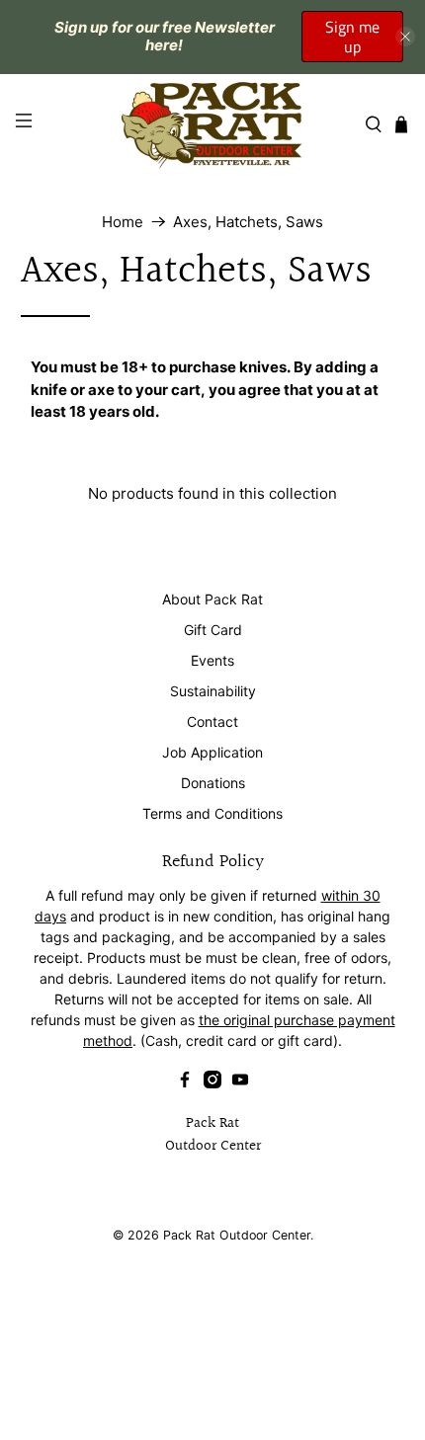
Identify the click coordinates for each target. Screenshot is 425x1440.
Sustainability (213, 690)
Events (212, 660)
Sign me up (352, 36)
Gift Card (213, 629)
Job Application (212, 752)
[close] (405, 36)
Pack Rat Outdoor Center (236, 1235)
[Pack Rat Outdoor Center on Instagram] (212, 1083)
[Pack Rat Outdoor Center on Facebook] (185, 1083)
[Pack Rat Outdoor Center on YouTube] (240, 1083)
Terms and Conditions (212, 813)
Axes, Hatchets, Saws (248, 221)
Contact (212, 721)
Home (122, 221)
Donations (213, 782)
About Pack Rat (212, 599)
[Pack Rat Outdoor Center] (213, 124)
